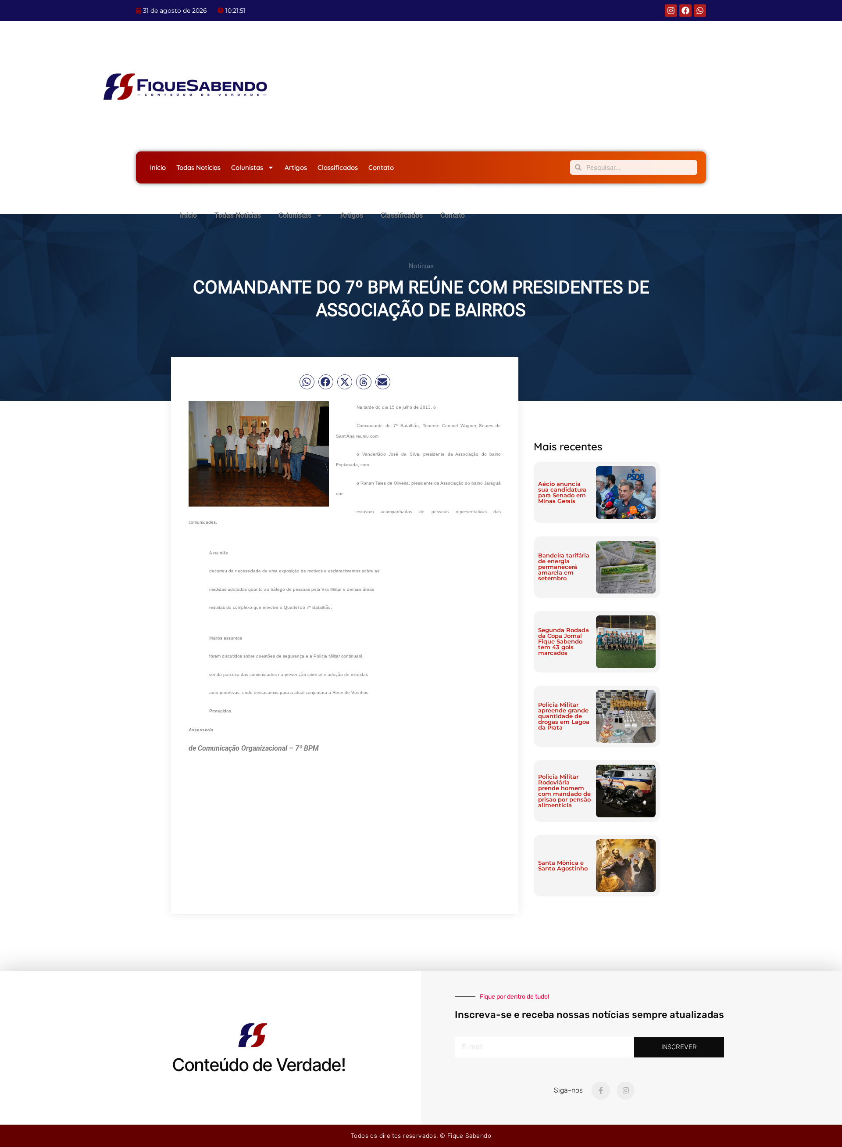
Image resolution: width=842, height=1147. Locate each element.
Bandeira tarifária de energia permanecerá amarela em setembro (563, 567)
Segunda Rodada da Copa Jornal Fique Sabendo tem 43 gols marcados (563, 641)
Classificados (338, 167)
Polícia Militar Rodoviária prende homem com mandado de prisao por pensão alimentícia (564, 791)
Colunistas (247, 167)
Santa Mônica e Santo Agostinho (563, 865)
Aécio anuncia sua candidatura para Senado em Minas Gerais (562, 492)
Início (158, 167)
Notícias (421, 266)
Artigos (296, 167)
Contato (381, 167)
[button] (307, 381)
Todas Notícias (198, 167)
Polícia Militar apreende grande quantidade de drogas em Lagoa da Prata (563, 716)
